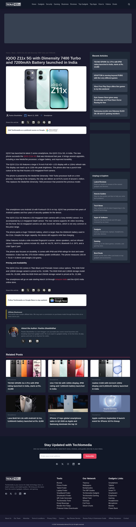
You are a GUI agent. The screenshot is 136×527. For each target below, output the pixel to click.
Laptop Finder (62, 490)
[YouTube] (79, 464)
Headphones (113, 501)
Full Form (86, 503)
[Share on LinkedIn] (33, 122)
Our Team (17, 518)
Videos (108, 4)
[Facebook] (57, 464)
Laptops (111, 488)
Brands (59, 483)
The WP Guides (89, 490)
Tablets (111, 485)
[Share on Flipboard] (49, 122)
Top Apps (93, 4)
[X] (62, 464)
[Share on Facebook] (23, 122)
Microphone (112, 503)
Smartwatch (112, 493)
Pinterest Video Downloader (67, 508)
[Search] (129, 4)
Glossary (86, 501)
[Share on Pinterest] (44, 122)
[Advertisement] (68, 28)
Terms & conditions (38, 518)
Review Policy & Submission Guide (94, 518)
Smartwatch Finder (64, 495)
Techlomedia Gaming (91, 495)
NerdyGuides (88, 488)
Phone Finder (62, 485)
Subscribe (90, 456)
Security (49, 4)
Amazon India (61, 279)
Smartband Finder (63, 493)
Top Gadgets (83, 4)
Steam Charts (88, 506)
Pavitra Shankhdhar (15, 115)
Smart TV (112, 490)
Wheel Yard (87, 498)
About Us (8, 518)
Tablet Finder (62, 488)
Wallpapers (87, 485)
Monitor (111, 506)
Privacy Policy (51, 518)
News (34, 4)
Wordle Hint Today (64, 506)
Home (8, 53)
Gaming (57, 4)
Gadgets (41, 4)
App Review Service (73, 518)
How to (101, 4)
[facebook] (6, 494)
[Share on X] (28, 122)
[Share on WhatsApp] (39, 122)
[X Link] (23, 341)
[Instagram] (68, 464)
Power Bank (113, 508)
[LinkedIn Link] (37, 341)
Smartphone (48, 115)
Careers (61, 518)
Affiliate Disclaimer (115, 518)
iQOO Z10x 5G (30, 156)
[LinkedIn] (73, 464)
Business (65, 4)
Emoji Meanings (63, 503)
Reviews (73, 4)
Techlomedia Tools (64, 501)
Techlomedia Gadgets (91, 493)
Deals (115, 4)
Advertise (26, 518)
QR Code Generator (64, 498)
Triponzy (86, 483)
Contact (126, 518)
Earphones (112, 495)
